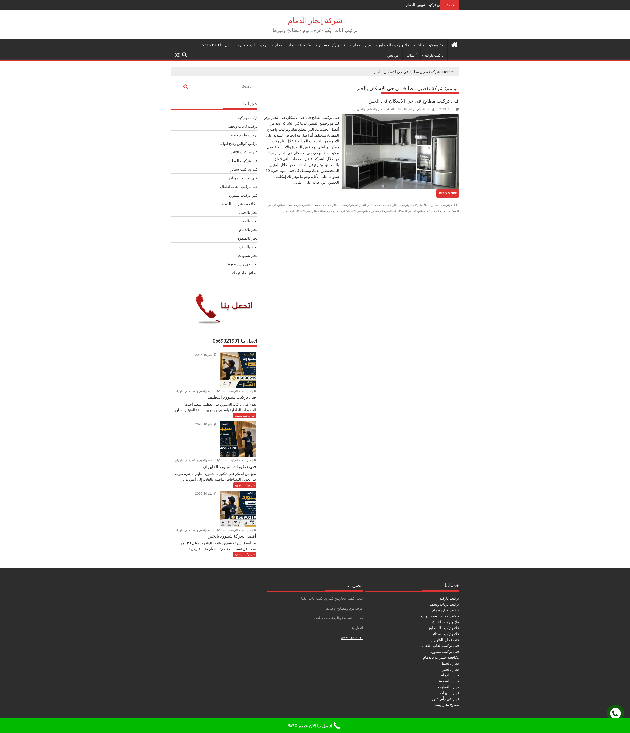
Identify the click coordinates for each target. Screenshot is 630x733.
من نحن (393, 55)
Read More (448, 193)
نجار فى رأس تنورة (242, 263)
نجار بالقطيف (246, 246)
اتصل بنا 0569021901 (216, 45)
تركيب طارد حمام (253, 45)
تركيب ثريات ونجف (242, 126)
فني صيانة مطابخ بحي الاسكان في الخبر (307, 211)
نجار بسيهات (247, 255)
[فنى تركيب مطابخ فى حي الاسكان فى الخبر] (400, 117)
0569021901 (352, 637)
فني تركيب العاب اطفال (238, 186)
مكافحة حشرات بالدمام (293, 45)
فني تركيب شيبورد (243, 195)
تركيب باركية (434, 55)
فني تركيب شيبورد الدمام (388, 4)
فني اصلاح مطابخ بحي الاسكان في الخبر (358, 211)
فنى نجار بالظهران (243, 177)
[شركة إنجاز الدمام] (454, 44)
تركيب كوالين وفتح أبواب (238, 143)
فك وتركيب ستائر (331, 45)
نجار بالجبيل (248, 212)
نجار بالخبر (249, 220)
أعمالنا (411, 55)
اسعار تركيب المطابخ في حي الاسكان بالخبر (330, 205)
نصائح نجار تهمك (244, 272)
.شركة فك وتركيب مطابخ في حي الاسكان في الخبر (391, 205)
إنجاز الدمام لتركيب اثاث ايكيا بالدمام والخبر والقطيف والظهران (392, 109)
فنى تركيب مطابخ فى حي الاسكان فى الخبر (414, 101)
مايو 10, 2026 (204, 355)
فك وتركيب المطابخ (394, 45)
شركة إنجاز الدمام (315, 20)
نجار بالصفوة (247, 238)
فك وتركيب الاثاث (430, 45)
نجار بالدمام (362, 45)
